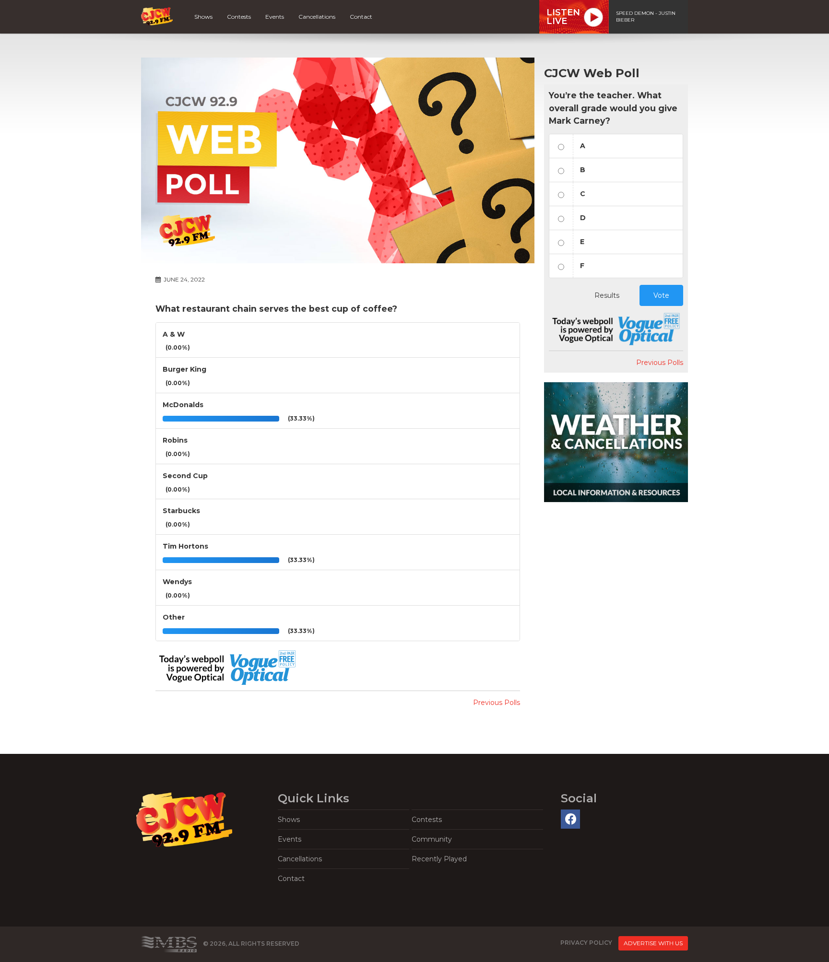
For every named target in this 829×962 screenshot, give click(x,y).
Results (606, 295)
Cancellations (316, 16)
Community (432, 839)
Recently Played (439, 859)
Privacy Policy (586, 942)
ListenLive (563, 16)
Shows (203, 16)
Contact (361, 16)
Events (274, 16)
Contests (239, 16)
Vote (661, 295)
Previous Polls (496, 702)
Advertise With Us (653, 943)
